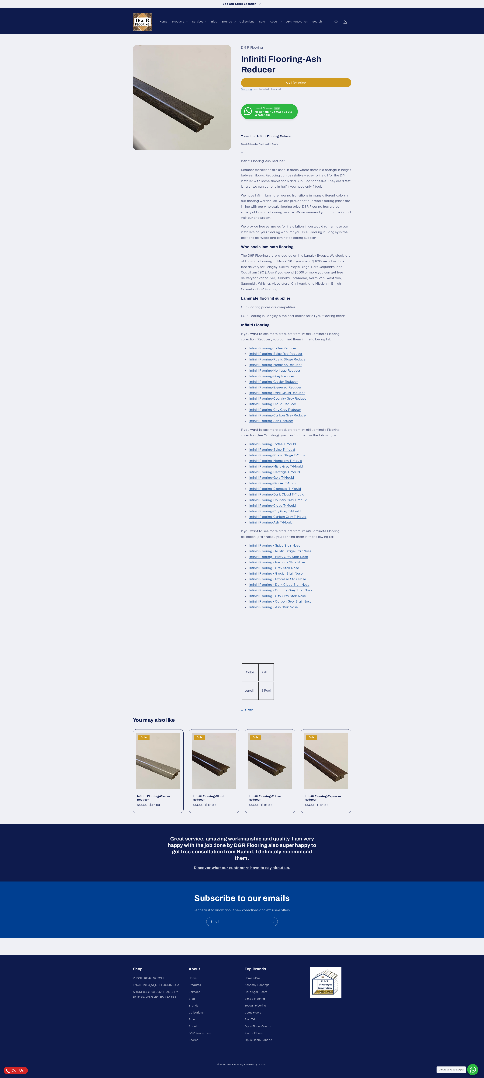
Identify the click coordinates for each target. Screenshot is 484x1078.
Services (194, 991)
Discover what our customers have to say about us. (242, 868)
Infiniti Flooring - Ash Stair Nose (273, 607)
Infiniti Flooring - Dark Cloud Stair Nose (279, 584)
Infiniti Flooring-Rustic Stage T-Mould (277, 455)
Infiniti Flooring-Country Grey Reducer (278, 398)
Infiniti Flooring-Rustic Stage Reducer (278, 359)
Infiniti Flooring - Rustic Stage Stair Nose (280, 551)
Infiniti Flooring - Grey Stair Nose (274, 568)
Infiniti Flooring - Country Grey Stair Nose (281, 590)
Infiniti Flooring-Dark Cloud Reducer (277, 393)
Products (195, 985)
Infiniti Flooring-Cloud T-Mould (272, 505)
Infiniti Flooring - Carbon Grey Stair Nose (280, 601)
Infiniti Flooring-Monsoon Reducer (275, 365)
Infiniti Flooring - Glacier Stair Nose (276, 573)
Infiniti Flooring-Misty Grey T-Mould (276, 466)
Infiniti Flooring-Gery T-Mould (271, 477)
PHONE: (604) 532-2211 (148, 978)
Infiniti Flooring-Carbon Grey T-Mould (277, 517)
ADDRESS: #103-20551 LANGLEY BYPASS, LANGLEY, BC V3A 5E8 (155, 994)
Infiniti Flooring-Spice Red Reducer (275, 353)
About (193, 1026)
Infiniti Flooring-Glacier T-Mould (273, 483)
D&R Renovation (200, 1033)
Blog (192, 998)
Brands (194, 1005)
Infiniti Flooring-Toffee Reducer (272, 348)
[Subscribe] (273, 921)
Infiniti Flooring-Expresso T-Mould (275, 489)
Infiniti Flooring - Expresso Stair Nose (277, 579)
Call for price (296, 82)
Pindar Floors (253, 1033)
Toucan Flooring (255, 1005)
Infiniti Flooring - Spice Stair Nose (274, 545)
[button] (180, 22)
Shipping (246, 89)
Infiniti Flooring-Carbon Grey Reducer (278, 415)
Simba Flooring (255, 998)
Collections (196, 1012)
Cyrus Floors (253, 1012)
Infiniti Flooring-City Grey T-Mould (275, 511)
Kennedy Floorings (257, 985)
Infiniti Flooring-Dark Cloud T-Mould (276, 494)
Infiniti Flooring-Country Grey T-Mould (278, 500)
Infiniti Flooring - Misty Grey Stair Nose (278, 556)
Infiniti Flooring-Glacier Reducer (273, 381)
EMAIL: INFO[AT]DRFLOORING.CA (156, 985)
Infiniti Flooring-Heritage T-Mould (274, 472)
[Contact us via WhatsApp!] (472, 1069)
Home (193, 978)
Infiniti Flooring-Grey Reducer (271, 376)
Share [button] (249, 709)
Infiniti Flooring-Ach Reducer (271, 421)
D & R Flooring (235, 1064)
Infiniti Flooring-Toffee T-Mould (272, 444)
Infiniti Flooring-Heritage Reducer (274, 370)
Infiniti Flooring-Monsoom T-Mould (275, 461)
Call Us (17, 1070)
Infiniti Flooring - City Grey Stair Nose (277, 596)
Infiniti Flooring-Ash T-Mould (271, 522)
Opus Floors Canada (258, 1026)
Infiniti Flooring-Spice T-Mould (272, 449)
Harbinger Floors (256, 991)
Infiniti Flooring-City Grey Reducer (275, 409)
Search (193, 1040)
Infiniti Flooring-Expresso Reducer (275, 387)
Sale (192, 1019)
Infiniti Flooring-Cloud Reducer (272, 404)
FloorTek (250, 1019)
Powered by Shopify (255, 1064)
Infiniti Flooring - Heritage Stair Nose (277, 562)
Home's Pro (252, 978)
